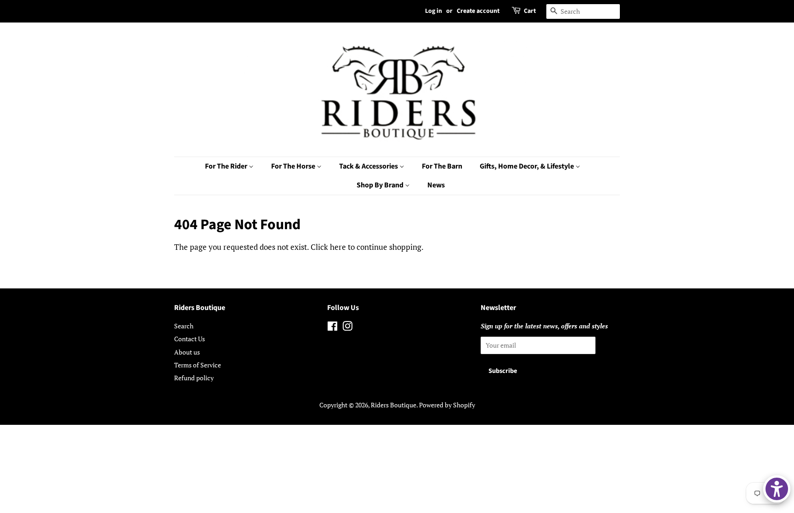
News (436, 185)
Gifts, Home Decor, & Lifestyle (527, 166)
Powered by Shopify (447, 404)
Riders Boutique (393, 404)
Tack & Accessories (369, 166)
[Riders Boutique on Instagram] (347, 327)
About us (187, 352)
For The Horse (294, 166)
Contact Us (189, 338)
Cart (530, 11)
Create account (478, 11)
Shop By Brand (381, 185)
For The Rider (227, 166)
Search (183, 325)
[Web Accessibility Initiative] (777, 489)
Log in (433, 11)
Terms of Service (197, 365)
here (338, 247)
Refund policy (194, 377)
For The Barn (442, 166)
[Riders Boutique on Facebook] (332, 327)
